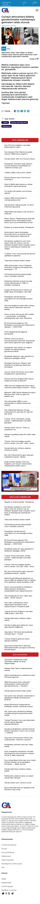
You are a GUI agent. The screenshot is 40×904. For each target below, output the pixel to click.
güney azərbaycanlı (19, 122)
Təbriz (5, 122)
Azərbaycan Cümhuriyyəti (11, 864)
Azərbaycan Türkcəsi (6, 3)
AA (4, 48)
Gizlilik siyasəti (7, 886)
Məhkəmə (6, 126)
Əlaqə (3, 879)
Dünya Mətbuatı (7, 852)
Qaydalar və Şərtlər (9, 890)
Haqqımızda (6, 883)
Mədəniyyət (6, 856)
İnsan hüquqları (7, 860)
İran (2, 867)
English (35, 3)
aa (8, 48)
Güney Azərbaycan (8, 845)
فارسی (24, 3)
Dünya (4, 849)
